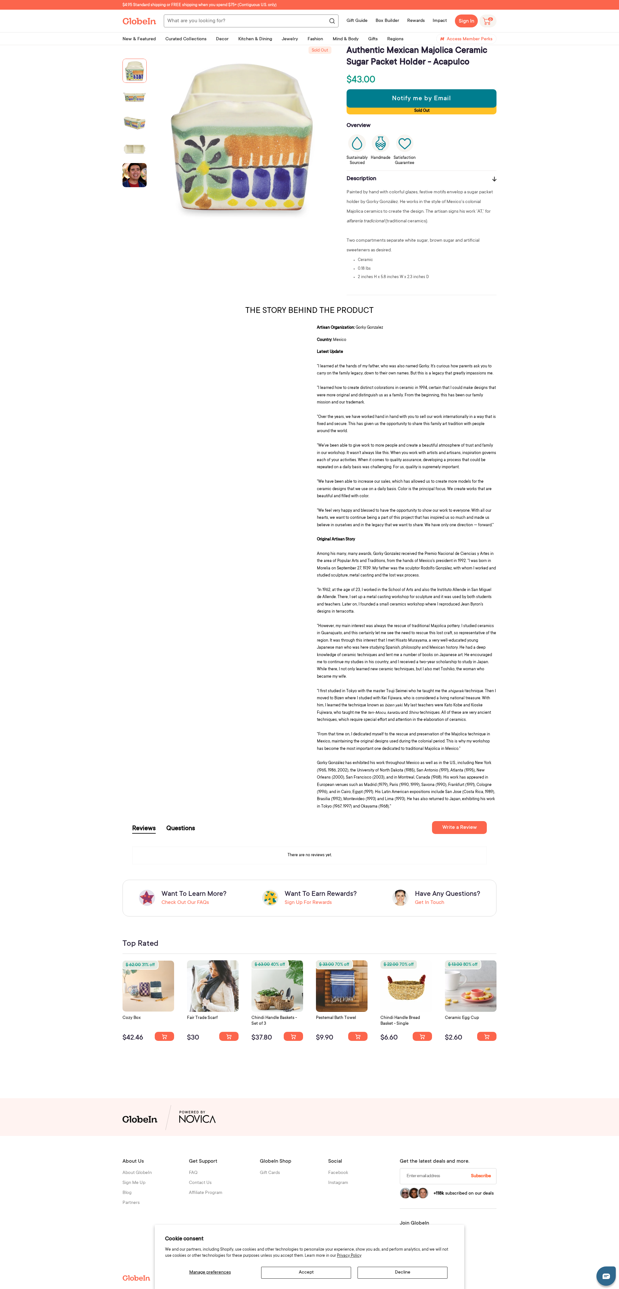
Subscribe (481, 1176)
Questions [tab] (180, 828)
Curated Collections (185, 39)
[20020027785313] (422, 1036)
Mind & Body (346, 39)
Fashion (315, 39)
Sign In (466, 21)
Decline (402, 1272)
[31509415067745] (486, 1036)
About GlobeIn (137, 1173)
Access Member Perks (469, 39)
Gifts (373, 39)
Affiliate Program (205, 1193)
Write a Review (459, 827)
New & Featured (139, 39)
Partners (131, 1203)
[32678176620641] (229, 1036)
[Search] (331, 21)
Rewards (416, 21)
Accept (306, 1272)
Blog (127, 1193)
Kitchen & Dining (255, 39)
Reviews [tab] (144, 828)
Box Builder (387, 21)
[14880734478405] (293, 1036)
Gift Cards (270, 1173)
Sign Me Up (134, 1183)
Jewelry (290, 39)
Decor (222, 39)
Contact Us (200, 1183)
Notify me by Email (421, 98)
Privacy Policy (349, 1256)
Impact (440, 21)
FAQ (193, 1173)
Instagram (338, 1183)
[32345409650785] (358, 1036)
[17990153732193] (164, 1036)
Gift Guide (357, 21)
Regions (395, 39)
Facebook (338, 1173)
